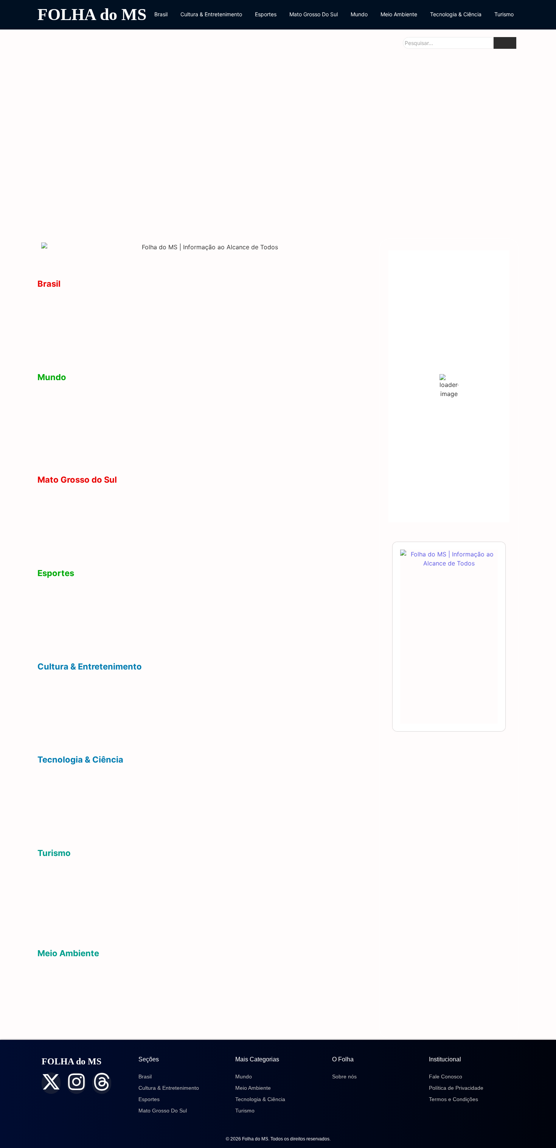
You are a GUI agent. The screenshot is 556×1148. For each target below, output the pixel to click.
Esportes (265, 14)
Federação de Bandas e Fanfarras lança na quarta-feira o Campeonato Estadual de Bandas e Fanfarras (191, 741)
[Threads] (101, 1083)
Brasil (161, 14)
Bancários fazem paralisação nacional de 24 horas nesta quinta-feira (141, 358)
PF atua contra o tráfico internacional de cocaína (111, 428)
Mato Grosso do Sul (77, 480)
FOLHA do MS (91, 14)
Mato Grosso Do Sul (313, 14)
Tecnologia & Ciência (455, 14)
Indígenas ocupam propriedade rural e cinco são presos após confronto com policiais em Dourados (187, 311)
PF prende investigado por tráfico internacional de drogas (124, 335)
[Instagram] (76, 1083)
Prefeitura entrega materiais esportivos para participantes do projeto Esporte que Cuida (166, 647)
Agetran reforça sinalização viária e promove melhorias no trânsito (111, 210)
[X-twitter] (51, 1083)
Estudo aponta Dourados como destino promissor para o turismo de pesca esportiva (164, 881)
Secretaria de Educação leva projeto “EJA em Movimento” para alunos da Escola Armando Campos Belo (276, 205)
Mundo (359, 14)
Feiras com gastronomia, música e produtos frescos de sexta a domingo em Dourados (167, 694)
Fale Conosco (445, 1076)
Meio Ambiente (399, 14)
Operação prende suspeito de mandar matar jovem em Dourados (178, 129)
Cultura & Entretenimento (211, 14)
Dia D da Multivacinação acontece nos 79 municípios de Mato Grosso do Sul (435, 122)
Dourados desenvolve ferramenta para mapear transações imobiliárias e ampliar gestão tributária (182, 787)
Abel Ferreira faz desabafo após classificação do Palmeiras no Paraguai (145, 601)
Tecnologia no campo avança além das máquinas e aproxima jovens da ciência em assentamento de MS (193, 834)
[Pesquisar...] (505, 43)
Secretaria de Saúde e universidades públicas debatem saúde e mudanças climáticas (436, 205)
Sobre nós (344, 1076)
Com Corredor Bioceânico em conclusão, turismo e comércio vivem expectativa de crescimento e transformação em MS (206, 930)
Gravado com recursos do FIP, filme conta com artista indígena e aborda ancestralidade (170, 717)
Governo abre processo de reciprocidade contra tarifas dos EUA (135, 405)
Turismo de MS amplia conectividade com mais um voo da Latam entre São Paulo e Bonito (171, 904)
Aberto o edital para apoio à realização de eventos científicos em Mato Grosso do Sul (165, 811)
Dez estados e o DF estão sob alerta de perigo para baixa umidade (137, 1004)
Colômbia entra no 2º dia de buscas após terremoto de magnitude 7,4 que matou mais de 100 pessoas (189, 460)
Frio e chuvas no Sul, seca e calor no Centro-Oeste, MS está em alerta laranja (154, 1027)
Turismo (504, 14)
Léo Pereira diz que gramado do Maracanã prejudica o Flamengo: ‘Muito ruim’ (153, 624)
